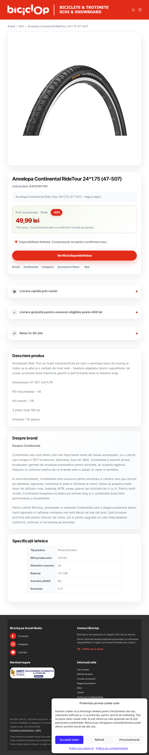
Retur (79, 688)
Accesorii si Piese (68, 266)
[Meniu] (140, 9)
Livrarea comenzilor (86, 679)
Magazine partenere (86, 683)
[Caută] (133, 10)
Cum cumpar (83, 669)
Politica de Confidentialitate (90, 697)
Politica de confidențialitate (112, 748)
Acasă (11, 26)
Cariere (80, 692)
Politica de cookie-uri (81, 748)
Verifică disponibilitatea (74, 255)
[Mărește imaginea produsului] (74, 98)
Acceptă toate (69, 739)
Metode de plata (84, 674)
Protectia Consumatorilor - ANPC (25, 730)
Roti (21, 26)
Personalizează (129, 739)
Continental (31, 266)
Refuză (99, 739)
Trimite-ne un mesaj (92, 649)
